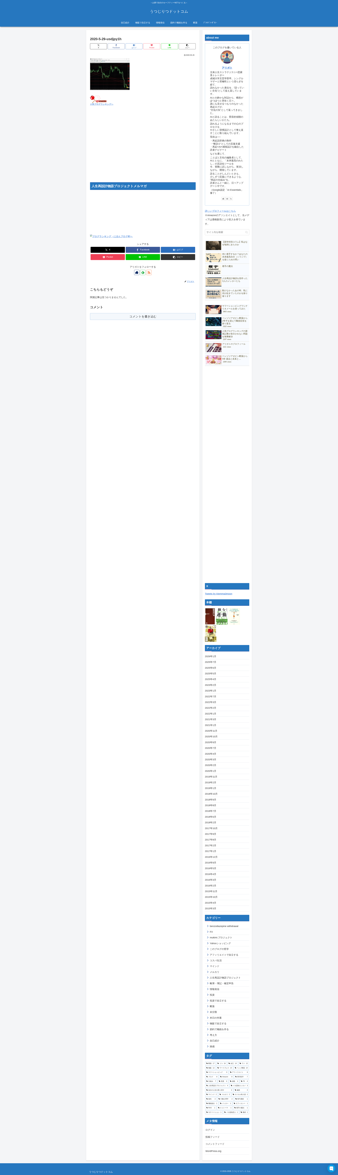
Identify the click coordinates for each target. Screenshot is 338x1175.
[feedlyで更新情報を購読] (142, 272)
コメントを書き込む (142, 316)
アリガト (227, 67)
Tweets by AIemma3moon (218, 593)
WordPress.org (213, 1151)
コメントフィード (214, 1144)
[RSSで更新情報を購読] (149, 272)
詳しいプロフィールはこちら (220, 211)
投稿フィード (212, 1137)
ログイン (210, 1130)
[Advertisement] (143, 147)
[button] (187, 46)
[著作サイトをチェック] (136, 272)
